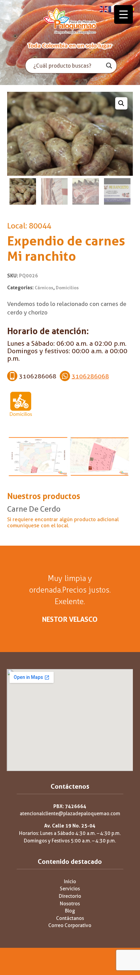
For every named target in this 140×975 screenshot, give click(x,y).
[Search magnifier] (109, 65)
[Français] (112, 8)
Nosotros (70, 904)
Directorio (70, 896)
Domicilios (67, 287)
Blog (70, 911)
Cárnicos (44, 287)
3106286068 (90, 376)
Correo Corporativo (69, 925)
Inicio (70, 882)
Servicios (70, 889)
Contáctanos (70, 918)
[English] (104, 8)
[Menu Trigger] (123, 14)
